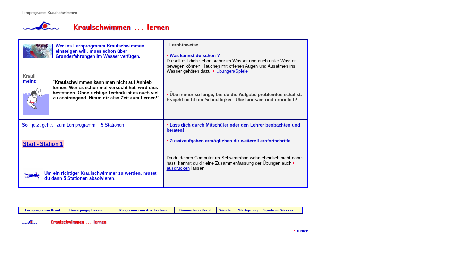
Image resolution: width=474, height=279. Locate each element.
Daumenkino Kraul (195, 210)
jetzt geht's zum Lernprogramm (63, 125)
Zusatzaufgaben (187, 140)
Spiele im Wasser (278, 210)
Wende (225, 210)
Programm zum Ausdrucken (143, 210)
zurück (302, 231)
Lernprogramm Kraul (43, 210)
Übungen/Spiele (232, 71)
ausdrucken (178, 168)
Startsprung (248, 210)
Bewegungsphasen (85, 210)
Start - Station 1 (43, 144)
